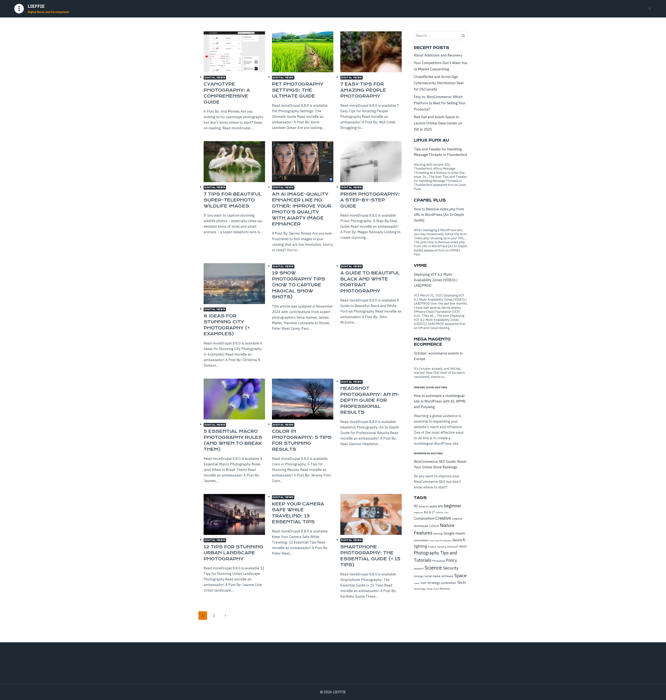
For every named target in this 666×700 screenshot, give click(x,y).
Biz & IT (429, 512)
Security (450, 568)
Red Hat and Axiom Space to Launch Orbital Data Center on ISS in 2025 (438, 123)
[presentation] (234, 51)
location (432, 546)
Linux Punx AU (431, 140)
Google (448, 533)
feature (447, 525)
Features (423, 533)
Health (460, 533)
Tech (461, 582)
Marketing (441, 546)
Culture (434, 526)
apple (433, 506)
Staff (423, 583)
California (439, 512)
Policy (451, 560)
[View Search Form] (649, 8)
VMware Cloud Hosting (430, 387)
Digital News (214, 77)
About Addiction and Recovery (438, 55)
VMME (420, 265)
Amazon (424, 506)
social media (432, 576)
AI (416, 506)
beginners (418, 512)
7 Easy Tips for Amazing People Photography (363, 90)
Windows (445, 588)
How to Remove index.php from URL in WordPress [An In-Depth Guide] (439, 214)
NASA (463, 546)
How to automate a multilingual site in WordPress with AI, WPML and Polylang (440, 401)
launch (459, 539)
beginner (452, 506)
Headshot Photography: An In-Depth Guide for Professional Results (370, 400)
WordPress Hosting (428, 453)
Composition (424, 518)
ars (440, 506)
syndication (448, 583)
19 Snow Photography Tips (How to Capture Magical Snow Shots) (298, 284)
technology (420, 588)
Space (460, 575)
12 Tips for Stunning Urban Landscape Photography (233, 552)
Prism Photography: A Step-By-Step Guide (370, 200)
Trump (429, 588)
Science (433, 567)
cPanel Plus (430, 200)
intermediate (421, 540)
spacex (417, 583)
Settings (419, 576)
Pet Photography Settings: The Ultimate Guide (297, 90)
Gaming (438, 533)
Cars (446, 512)
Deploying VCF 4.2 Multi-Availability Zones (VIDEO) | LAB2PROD (436, 280)
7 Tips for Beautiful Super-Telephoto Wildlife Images (233, 200)
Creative (443, 518)
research (419, 568)
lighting (420, 546)
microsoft (453, 546)
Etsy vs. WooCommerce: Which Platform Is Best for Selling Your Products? (440, 103)
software (447, 576)
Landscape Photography (440, 540)
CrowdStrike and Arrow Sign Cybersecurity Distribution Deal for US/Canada (439, 82)
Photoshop (438, 560)
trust (436, 588)
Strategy (433, 583)
